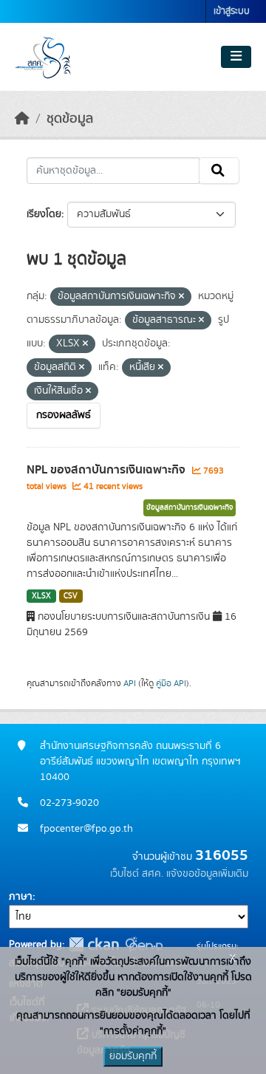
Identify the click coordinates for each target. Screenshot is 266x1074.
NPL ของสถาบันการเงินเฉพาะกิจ (107, 469)
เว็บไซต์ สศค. (136, 873)
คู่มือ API (171, 683)
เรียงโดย (44, 214)
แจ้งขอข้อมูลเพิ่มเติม (207, 873)
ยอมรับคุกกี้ (133, 1056)
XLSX (41, 596)
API (129, 683)
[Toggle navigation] (236, 57)
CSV (71, 596)
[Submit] (219, 170)
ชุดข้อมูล (70, 119)
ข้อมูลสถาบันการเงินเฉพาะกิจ (189, 507)
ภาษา (21, 896)
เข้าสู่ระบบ (232, 11)
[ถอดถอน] (181, 297)
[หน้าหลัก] (22, 119)
